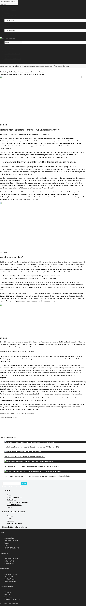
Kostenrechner (10, 49)
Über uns (10, 516)
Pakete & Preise (9, 561)
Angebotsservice (10, 581)
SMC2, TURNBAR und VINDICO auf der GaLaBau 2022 (24, 457)
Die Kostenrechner (10, 574)
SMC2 (16, 134)
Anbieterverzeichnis (12, 54)
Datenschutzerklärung (14, 523)
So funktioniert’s (10, 576)
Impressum (10, 521)
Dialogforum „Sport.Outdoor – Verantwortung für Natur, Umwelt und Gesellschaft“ (37, 476)
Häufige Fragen (9, 563)
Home (6, 46)
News (6, 56)
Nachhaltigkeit (11, 500)
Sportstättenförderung (14, 497)
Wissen (7, 51)
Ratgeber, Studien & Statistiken (17, 502)
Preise (11, 20)
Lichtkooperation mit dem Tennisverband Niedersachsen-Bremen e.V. (31, 466)
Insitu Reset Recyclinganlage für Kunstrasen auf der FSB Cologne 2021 (31, 447)
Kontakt (12, 31)
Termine (9, 507)
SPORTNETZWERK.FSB (12, 59)
